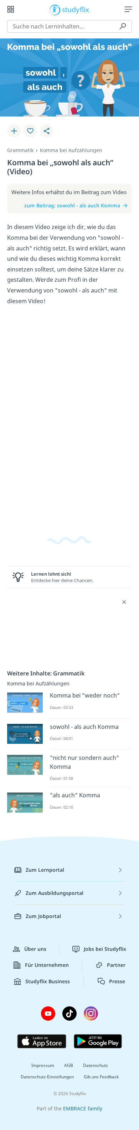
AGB (68, 1065)
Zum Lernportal (45, 869)
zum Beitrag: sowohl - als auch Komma (72, 205)
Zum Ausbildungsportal (54, 893)
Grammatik (20, 150)
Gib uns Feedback (101, 1077)
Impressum (42, 1065)
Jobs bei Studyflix (105, 948)
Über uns (35, 948)
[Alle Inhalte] (10, 9)
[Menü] (128, 9)
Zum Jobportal (43, 916)
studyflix (75, 9)
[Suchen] (122, 26)
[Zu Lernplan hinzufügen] (14, 131)
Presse (117, 981)
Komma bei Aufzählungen (71, 150)
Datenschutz (95, 1065)
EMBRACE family (82, 1108)
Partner (116, 964)
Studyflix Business (47, 981)
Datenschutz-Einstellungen (47, 1077)
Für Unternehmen (47, 964)
